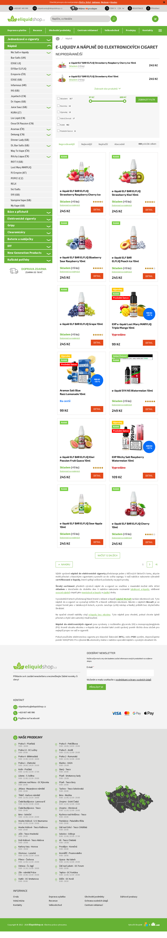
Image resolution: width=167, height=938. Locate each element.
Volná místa (18, 900)
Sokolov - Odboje (67, 833)
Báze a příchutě (18, 212)
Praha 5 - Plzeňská (26, 743)
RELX (13, 184)
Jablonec (96, 2)
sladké (106, 592)
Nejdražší (103, 144)
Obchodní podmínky (94, 896)
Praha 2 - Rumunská (68, 756)
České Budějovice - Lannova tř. (31, 801)
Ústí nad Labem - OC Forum (71, 866)
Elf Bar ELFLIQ (18, 69)
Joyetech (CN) (18, 96)
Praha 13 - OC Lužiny (27, 750)
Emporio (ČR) (18, 74)
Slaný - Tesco (65, 769)
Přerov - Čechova (26, 859)
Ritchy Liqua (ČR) (20, 156)
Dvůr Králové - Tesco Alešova (31, 840)
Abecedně (119, 144)
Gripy (11, 225)
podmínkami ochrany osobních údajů (133, 679)
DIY (10, 246)
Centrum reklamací (94, 905)
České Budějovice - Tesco (29, 808)
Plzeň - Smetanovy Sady (70, 775)
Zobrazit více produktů (106, 88)
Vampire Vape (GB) (21, 200)
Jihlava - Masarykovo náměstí (31, 788)
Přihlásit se (96, 687)
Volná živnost (67, 118)
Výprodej (65, 112)
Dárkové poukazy (128, 896)
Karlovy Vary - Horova (28, 846)
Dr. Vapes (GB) (18, 101)
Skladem (66, 98)
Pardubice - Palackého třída (71, 821)
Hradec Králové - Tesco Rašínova (33, 827)
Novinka (65, 106)
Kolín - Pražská (25, 769)
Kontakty (17, 905)
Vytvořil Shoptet (135, 924)
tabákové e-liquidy (139, 589)
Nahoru (65, 564)
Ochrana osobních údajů (96, 900)
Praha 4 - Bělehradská (28, 756)
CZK (119, 8)
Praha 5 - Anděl (66, 750)
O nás (16, 896)
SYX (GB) (15, 195)
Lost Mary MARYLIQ (21, 167)
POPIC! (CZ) (17, 178)
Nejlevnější (86, 144)
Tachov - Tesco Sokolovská (71, 788)
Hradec (113, 2)
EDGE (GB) (16, 79)
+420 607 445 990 (26, 712)
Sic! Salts (15, 189)
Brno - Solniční (24, 814)
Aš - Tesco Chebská (67, 840)
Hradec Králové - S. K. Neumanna (32, 821)
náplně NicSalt (124, 599)
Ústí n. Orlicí (85, 2)
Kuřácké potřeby (18, 260)
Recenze (53, 900)
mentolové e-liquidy (91, 592)
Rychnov (105, 2)
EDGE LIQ (16, 63)
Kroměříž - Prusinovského (70, 853)
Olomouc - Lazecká (27, 853)
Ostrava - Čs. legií (26, 866)
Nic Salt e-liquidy (20, 52)
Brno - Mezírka (65, 795)
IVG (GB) (15, 90)
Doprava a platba (57, 896)
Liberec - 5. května (26, 775)
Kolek (64, 125)
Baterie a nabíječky (20, 239)
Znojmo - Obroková (68, 808)
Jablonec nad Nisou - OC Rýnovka (33, 782)
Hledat (114, 19)
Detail (97, 209)
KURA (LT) (16, 112)
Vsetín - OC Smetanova (28, 878)
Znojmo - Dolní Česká (69, 801)
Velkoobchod (55, 905)
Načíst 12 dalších (107, 555)
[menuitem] (17, 30)
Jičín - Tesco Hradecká (28, 833)
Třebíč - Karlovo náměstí (29, 795)
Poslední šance (68, 131)
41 (156, 564)
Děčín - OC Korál (66, 878)
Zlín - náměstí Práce (27, 872)
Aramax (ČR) (17, 129)
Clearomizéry (16, 232)
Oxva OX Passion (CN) (22, 123)
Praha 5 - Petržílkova (68, 743)
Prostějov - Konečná (68, 846)
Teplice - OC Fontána (68, 872)
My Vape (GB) (18, 205)
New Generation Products (24, 253)
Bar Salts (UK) (18, 58)
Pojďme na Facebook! (29, 718)
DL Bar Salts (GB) (20, 145)
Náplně (12, 46)
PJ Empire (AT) (19, 173)
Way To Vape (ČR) (20, 151)
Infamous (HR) (18, 85)
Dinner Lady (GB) (20, 140)
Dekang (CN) (17, 134)
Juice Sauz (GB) (19, 107)
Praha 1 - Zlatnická (26, 763)
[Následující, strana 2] (150, 564)
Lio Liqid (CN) (18, 118)
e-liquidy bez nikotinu (99, 614)
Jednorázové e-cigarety (23, 39)
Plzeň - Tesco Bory (67, 782)
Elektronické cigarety (22, 218)
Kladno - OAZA (65, 763)
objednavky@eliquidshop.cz (32, 706)
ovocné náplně (63, 592)
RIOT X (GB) (17, 162)
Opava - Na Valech (67, 859)
